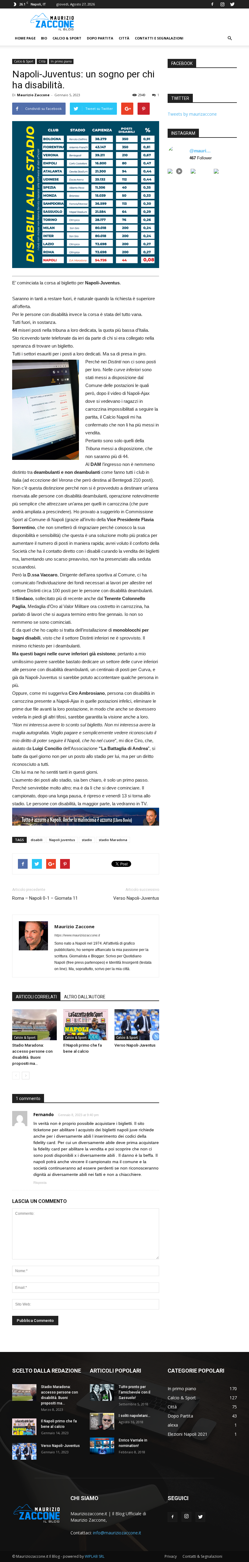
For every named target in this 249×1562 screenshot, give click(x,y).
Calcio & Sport (67, 38)
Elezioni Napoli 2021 (187, 1434)
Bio (44, 38)
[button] (229, 38)
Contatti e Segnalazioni (159, 38)
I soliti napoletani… (134, 1416)
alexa (173, 1425)
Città (124, 38)
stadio (87, 839)
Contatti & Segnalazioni (202, 1556)
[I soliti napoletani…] (102, 1421)
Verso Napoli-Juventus (136, 898)
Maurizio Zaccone (33, 95)
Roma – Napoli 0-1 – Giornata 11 (45, 898)
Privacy (171, 1556)
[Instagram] (222, 4)
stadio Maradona (113, 839)
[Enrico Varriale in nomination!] (102, 1446)
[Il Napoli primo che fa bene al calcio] (85, 1024)
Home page (25, 38)
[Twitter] (232, 4)
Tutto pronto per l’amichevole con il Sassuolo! (134, 1392)
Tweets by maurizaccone (192, 114)
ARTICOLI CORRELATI (36, 996)
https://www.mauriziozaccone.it (77, 935)
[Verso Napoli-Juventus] (136, 1024)
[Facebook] (212, 4)
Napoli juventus (62, 839)
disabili (37, 839)
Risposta (39, 1182)
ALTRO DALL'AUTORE (84, 996)
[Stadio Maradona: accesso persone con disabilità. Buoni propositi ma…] (34, 1024)
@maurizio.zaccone (201, 150)
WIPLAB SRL (94, 1556)
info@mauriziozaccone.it (117, 1533)
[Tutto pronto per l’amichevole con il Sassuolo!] (102, 1392)
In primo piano (61, 61)
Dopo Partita (100, 38)
